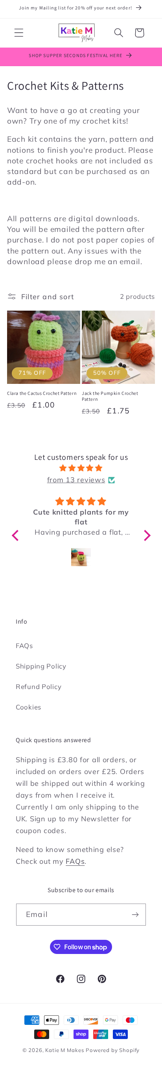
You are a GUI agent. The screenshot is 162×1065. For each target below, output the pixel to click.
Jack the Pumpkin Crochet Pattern (110, 396)
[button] (19, 32)
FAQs (24, 645)
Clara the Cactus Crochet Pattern (42, 393)
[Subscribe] (135, 915)
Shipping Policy (41, 666)
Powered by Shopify (113, 1050)
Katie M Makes (64, 1050)
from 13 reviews (76, 479)
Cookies (28, 707)
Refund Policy (38, 686)
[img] (81, 468)
